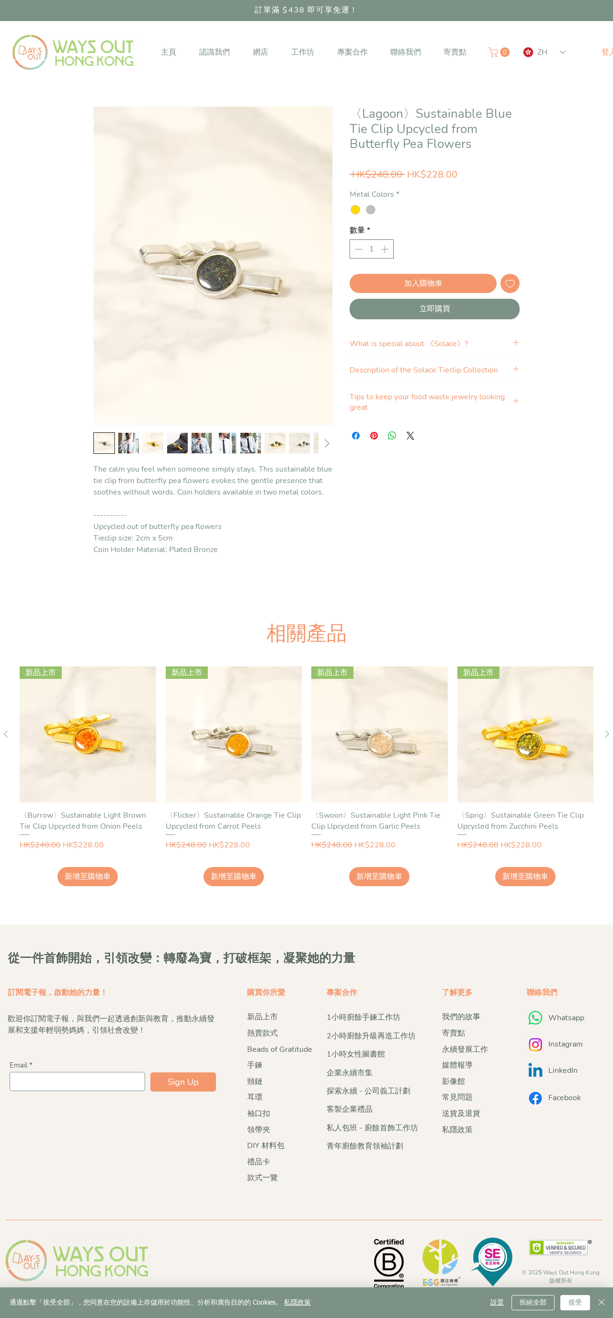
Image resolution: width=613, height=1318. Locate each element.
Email (18, 1065)
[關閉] (601, 1302)
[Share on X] (410, 435)
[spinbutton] (371, 249)
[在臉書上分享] (356, 435)
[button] (214, 52)
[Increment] (385, 249)
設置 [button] (497, 1302)
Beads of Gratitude (279, 1049)
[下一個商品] (607, 734)
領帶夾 (258, 1130)
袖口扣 (258, 1113)
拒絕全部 (533, 1302)
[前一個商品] (5, 734)
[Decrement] (357, 249)
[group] (306, 776)
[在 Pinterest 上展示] (374, 435)
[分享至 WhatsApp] (392, 435)
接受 (575, 1302)
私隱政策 (297, 1302)
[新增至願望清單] (510, 283)
